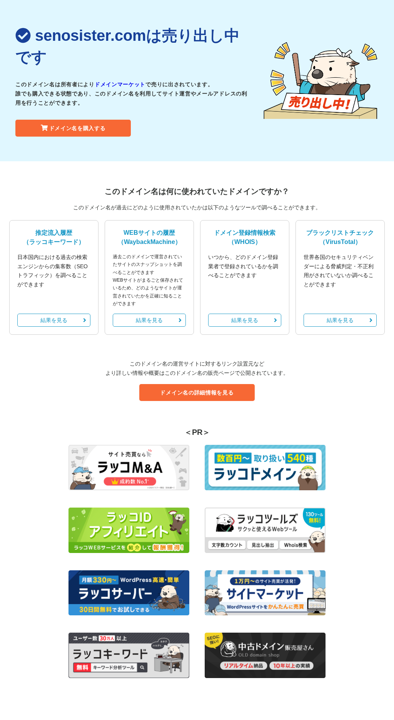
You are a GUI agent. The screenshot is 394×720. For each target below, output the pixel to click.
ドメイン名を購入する (77, 128)
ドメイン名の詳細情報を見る (197, 392)
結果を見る (53, 320)
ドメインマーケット (120, 84)
